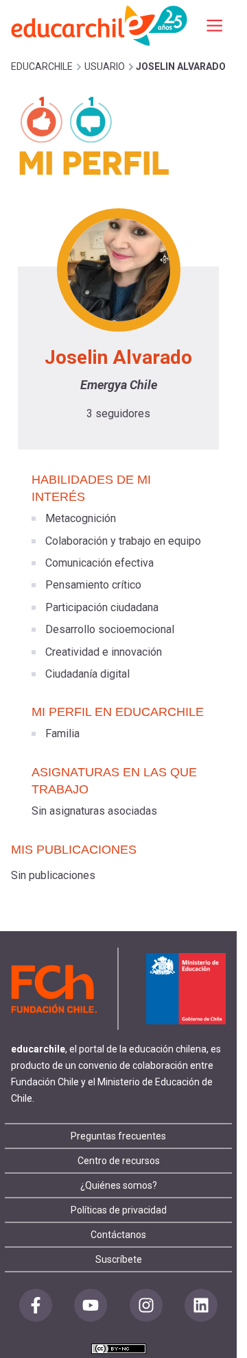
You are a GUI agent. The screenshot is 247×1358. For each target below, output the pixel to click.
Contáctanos (118, 1234)
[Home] (100, 25)
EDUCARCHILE (42, 66)
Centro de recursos (119, 1160)
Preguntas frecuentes (118, 1136)
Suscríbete (118, 1259)
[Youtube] (90, 1305)
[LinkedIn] (201, 1305)
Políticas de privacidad (119, 1210)
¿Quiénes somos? (118, 1185)
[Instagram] (146, 1305)
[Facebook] (35, 1305)
